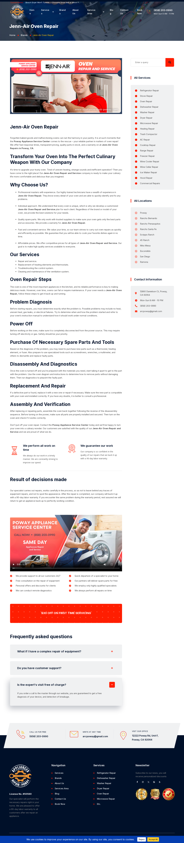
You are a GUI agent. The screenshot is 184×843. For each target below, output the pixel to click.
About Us (75, 12)
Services (45, 12)
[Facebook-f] (137, 782)
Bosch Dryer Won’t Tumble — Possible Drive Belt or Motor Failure (53, 2)
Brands (62, 12)
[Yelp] (159, 782)
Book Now (139, 12)
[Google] (154, 782)
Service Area (91, 12)
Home (31, 12)
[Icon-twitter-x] (148, 782)
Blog (111, 12)
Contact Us (124, 12)
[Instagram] (143, 782)
